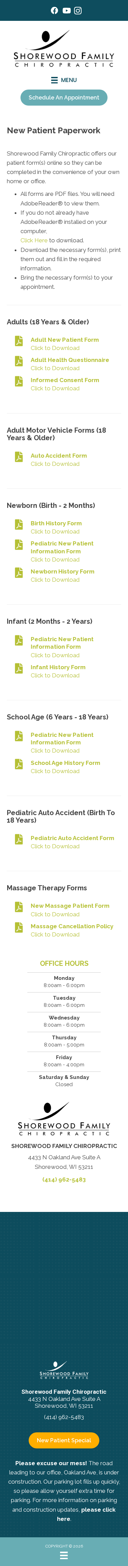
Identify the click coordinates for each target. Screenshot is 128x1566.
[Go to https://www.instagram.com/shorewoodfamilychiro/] (78, 12)
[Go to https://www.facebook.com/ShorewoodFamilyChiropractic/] (54, 11)
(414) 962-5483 (64, 1179)
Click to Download (55, 348)
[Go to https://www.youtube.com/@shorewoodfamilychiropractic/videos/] (66, 11)
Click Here (34, 240)
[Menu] (64, 1555)
